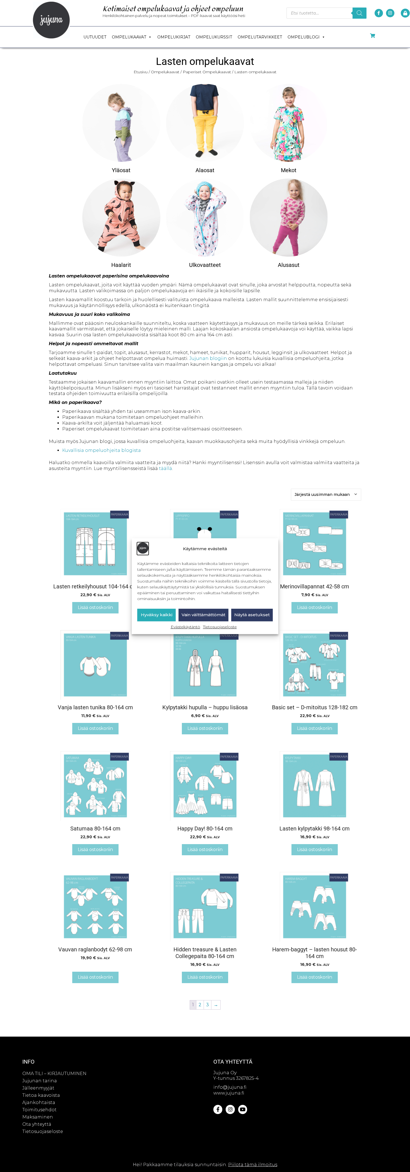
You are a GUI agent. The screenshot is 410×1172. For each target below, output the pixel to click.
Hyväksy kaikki (156, 614)
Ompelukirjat (173, 37)
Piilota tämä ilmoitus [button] (252, 1164)
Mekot (288, 170)
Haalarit (121, 265)
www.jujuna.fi (228, 1093)
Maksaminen (37, 1117)
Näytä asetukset (252, 614)
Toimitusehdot (39, 1109)
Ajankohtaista (38, 1102)
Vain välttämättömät (203, 614)
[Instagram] (390, 13)
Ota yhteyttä (36, 1124)
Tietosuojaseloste (220, 626)
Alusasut (289, 265)
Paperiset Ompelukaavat (207, 71)
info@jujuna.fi (229, 1087)
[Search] (359, 13)
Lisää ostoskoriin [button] (95, 607)
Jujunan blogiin (208, 358)
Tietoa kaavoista (41, 1095)
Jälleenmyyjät (38, 1088)
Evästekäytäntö (185, 626)
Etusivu (141, 71)
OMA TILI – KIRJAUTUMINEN (54, 1073)
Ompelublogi (304, 37)
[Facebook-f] (379, 13)
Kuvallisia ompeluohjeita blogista (101, 450)
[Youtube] (242, 1109)
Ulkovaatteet (205, 265)
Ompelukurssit (214, 37)
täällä (165, 468)
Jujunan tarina (39, 1080)
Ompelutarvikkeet (260, 37)
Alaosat (205, 170)
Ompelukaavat (129, 37)
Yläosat (121, 170)
